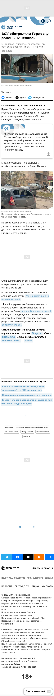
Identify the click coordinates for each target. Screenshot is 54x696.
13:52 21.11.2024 (7, 51)
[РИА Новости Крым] (11, 27)
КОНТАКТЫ (47, 586)
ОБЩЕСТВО (19, 578)
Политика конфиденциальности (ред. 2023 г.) (23, 618)
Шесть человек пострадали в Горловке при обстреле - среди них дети (27, 402)
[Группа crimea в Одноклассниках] (39, 557)
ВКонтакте (8, 337)
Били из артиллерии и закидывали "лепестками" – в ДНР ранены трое (23, 388)
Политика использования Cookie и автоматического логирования (18, 614)
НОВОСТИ (6, 586)
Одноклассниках (11, 340)
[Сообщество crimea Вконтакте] (17, 557)
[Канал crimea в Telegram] (6, 557)
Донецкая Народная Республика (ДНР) (32, 427)
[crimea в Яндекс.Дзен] (28, 557)
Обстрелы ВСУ (27, 432)
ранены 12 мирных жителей (36, 311)
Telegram (37, 333)
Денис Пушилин (11, 432)
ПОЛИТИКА (7, 578)
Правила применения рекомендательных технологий (21, 623)
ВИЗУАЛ (49, 578)
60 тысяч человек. (12, 325)
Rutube (28, 340)
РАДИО (35, 586)
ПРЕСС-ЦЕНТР (22, 586)
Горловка (9, 427)
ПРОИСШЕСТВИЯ (35, 578)
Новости (26, 436)
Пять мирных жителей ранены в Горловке (27, 395)
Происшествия (42, 432)
